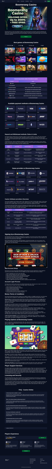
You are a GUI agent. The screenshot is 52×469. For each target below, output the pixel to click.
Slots (41, 45)
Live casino (20, 45)
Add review (42, 437)
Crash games (31, 45)
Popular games (9, 45)
